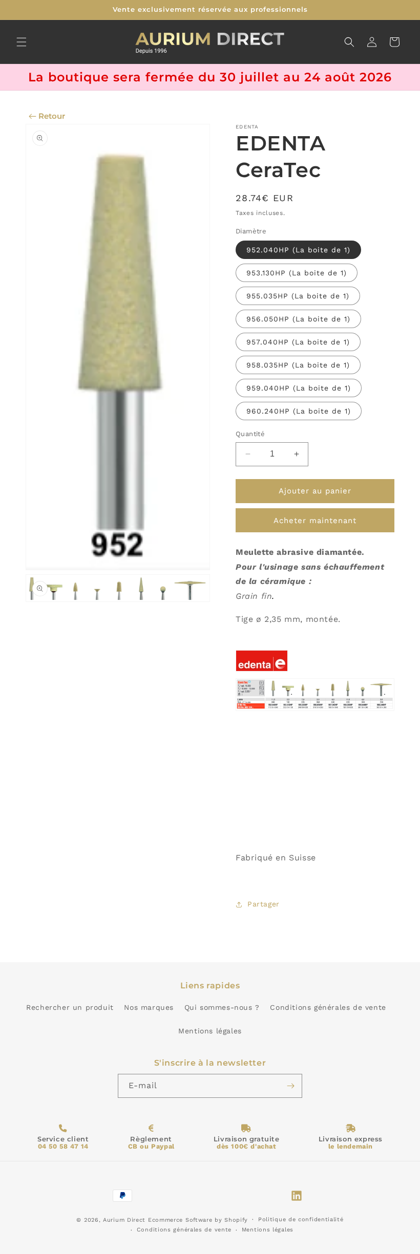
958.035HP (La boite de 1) (298, 365)
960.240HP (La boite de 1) (298, 411)
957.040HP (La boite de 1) (298, 342)
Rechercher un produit (70, 1007)
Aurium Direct (124, 1220)
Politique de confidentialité (301, 1219)
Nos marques (149, 1007)
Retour (51, 116)
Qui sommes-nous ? (222, 1007)
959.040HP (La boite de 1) (298, 388)
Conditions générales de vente (328, 1007)
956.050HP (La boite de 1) (298, 319)
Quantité (250, 434)
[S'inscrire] (290, 1086)
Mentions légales (210, 1031)
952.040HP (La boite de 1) (298, 250)
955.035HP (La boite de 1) (297, 296)
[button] (21, 42)
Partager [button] (263, 904)
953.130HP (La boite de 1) (296, 273)
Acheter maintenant (315, 520)
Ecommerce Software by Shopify (198, 1220)
